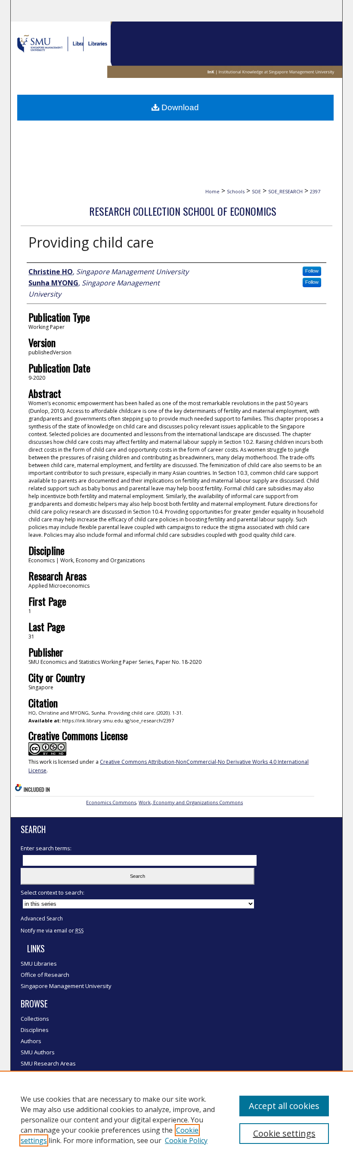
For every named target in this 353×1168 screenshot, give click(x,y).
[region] (176, 1119)
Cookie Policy (186, 1140)
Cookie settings (284, 1133)
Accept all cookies (284, 1106)
